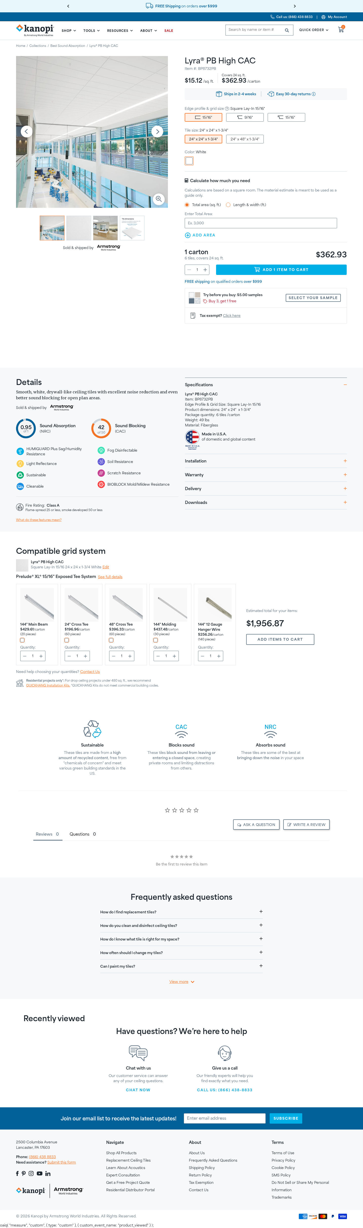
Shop (67, 30)
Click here (232, 315)
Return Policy (200, 1175)
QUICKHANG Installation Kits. (48, 685)
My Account (337, 17)
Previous (26, 132)
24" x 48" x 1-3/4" (245, 139)
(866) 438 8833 (42, 1156)
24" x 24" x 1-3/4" (203, 139)
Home (20, 45)
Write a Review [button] (309, 824)
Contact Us (90, 671)
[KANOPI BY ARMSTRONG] (37, 30)
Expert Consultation (123, 1175)
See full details (110, 577)
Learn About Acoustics (125, 1167)
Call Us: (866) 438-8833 (225, 1090)
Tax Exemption (201, 1182)
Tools (89, 30)
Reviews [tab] (44, 834)
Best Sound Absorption (67, 45)
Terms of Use (283, 1152)
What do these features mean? (38, 519)
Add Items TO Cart (280, 639)
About (146, 30)
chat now (138, 1090)
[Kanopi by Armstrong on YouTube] (39, 1173)
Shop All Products (121, 1152)
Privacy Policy (283, 1160)
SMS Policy (281, 1175)
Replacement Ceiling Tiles (128, 1160)
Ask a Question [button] (259, 824)
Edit (105, 567)
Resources (117, 30)
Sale (168, 30)
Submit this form (61, 1162)
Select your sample (313, 297)
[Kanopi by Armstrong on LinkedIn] (48, 1173)
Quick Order (311, 30)
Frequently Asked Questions (213, 1160)
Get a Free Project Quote (128, 1182)
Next (157, 132)
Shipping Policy (202, 1167)
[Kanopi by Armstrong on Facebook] (18, 1173)
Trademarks (282, 1197)
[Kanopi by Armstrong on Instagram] (31, 1173)
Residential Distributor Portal (130, 1190)
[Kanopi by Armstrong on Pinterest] (23, 1173)
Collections (37, 45)
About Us (197, 1152)
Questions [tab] (79, 834)
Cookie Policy (283, 1167)
